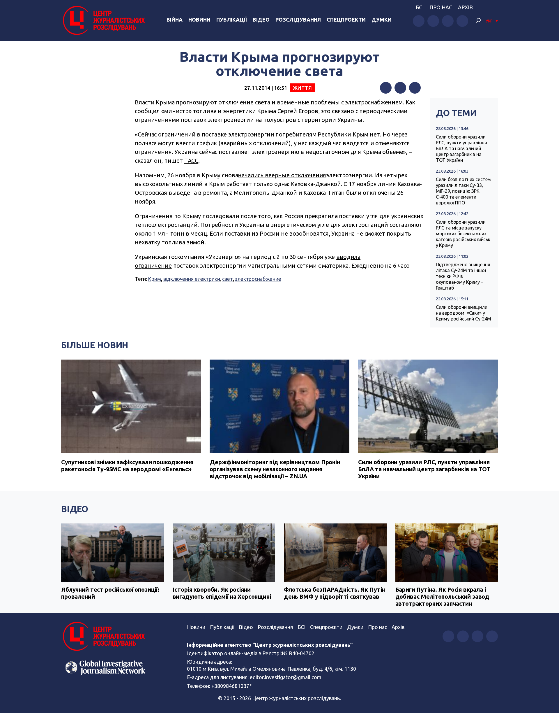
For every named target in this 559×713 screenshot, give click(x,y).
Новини (199, 19)
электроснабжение (258, 279)
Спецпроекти (346, 19)
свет (227, 279)
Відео (261, 19)
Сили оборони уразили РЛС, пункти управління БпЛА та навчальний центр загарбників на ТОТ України (461, 148)
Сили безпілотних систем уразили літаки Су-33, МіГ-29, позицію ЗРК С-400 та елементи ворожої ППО (463, 191)
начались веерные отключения (282, 175)
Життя (302, 88)
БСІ (420, 7)
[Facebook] (386, 88)
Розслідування (298, 19)
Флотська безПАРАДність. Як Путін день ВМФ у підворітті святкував (334, 593)
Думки (382, 19)
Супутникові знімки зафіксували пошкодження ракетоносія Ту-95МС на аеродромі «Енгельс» (127, 465)
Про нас (440, 7)
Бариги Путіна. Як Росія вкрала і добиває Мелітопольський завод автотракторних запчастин (442, 596)
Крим (154, 279)
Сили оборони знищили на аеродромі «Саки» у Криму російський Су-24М (463, 312)
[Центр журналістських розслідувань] (103, 20)
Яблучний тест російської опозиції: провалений (110, 593)
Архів (465, 7)
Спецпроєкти (326, 627)
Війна (175, 19)
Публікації (231, 19)
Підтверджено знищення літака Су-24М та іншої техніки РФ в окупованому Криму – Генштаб (463, 276)
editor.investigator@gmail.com (285, 677)
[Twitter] (400, 88)
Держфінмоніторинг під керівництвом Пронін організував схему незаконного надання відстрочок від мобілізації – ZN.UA (275, 469)
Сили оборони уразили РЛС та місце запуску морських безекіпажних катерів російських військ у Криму (463, 233)
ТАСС (191, 160)
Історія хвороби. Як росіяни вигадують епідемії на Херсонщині (222, 593)
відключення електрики (191, 279)
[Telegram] (415, 88)
